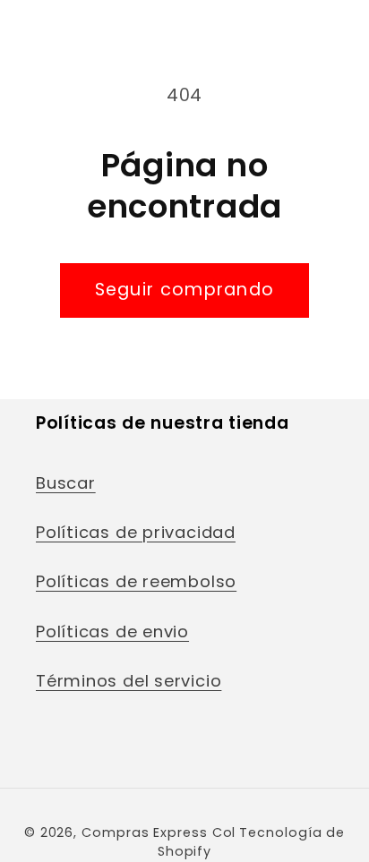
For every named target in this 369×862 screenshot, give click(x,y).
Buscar (66, 483)
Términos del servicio (128, 681)
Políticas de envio (112, 631)
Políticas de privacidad (136, 532)
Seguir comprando (185, 289)
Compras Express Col (159, 832)
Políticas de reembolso (136, 581)
